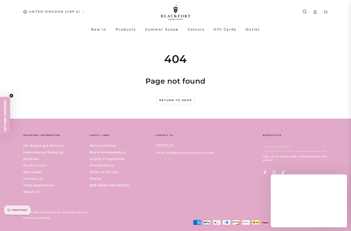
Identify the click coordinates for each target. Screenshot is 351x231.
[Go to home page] (176, 12)
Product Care (35, 165)
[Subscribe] (325, 146)
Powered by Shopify (36, 217)
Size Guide (32, 172)
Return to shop (175, 100)
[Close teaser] (11, 96)
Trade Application (38, 185)
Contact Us (33, 179)
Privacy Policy (102, 165)
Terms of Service (104, 172)
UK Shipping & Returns (43, 146)
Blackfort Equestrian (47, 212)
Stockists (31, 159)
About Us (31, 192)
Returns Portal (103, 146)
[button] (304, 11)
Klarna (95, 179)
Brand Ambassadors (107, 152)
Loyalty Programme (107, 159)
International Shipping (43, 152)
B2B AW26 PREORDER (109, 185)
